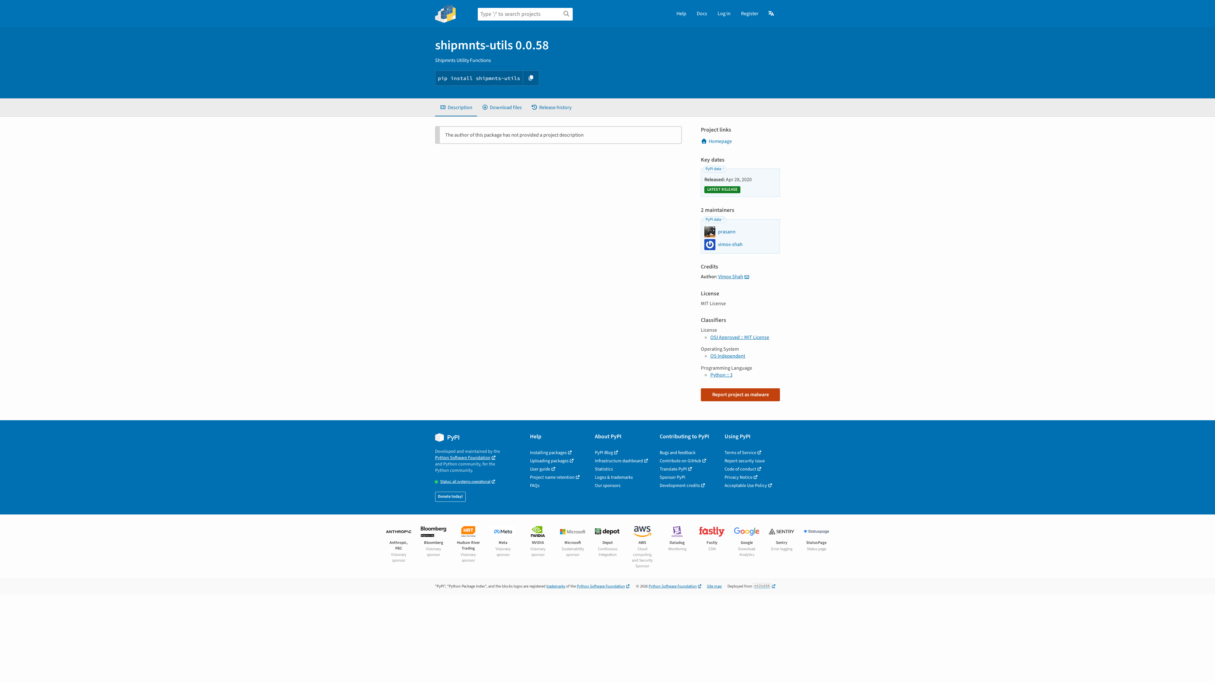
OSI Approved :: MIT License (739, 337)
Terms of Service (740, 452)
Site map (714, 586)
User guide (540, 469)
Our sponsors (607, 485)
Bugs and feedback (677, 452)
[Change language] (771, 13)
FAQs (534, 485)
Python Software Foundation (462, 457)
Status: (465, 481)
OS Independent (727, 356)
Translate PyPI (673, 469)
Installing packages (548, 452)
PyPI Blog (604, 452)
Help (681, 13)
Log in (724, 13)
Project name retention (552, 477)
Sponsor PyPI (672, 477)
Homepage (720, 141)
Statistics (604, 469)
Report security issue (745, 461)
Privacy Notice (738, 477)
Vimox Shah (730, 276)
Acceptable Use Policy (746, 485)
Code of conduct (740, 469)
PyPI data (713, 169)
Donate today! (450, 496)
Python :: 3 (721, 375)
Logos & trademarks (614, 477)
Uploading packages (549, 461)
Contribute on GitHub (680, 461)
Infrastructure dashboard (619, 461)
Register (749, 13)
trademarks (555, 586)
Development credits (680, 485)
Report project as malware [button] (740, 394)
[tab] (456, 107)
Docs (702, 13)
